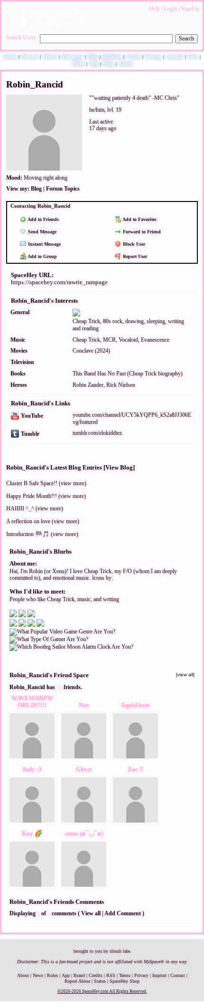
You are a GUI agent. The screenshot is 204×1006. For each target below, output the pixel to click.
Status (100, 981)
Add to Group (42, 256)
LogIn (170, 8)
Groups (153, 56)
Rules (52, 975)
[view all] (185, 674)
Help (154, 8)
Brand (79, 975)
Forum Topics (63, 188)
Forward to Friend (141, 231)
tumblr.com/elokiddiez (97, 433)
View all (91, 913)
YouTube (31, 415)
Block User (133, 244)
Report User (134, 256)
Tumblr (29, 434)
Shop (108, 63)
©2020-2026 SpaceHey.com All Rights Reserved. (102, 991)
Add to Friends (43, 219)
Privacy (141, 975)
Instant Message (44, 244)
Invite (78, 63)
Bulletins (112, 56)
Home (10, 56)
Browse (29, 56)
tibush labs (120, 951)
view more (72, 483)
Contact (177, 975)
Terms (124, 975)
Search (186, 38)
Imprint (159, 975)
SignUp (190, 8)
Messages (72, 56)
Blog (92, 56)
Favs (192, 56)
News (38, 975)
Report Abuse (77, 981)
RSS (110, 975)
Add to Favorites (139, 219)
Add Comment (122, 913)
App (94, 63)
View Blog (119, 467)
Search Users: (21, 37)
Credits (95, 975)
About (125, 63)
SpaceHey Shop (124, 981)
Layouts (175, 56)
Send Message (41, 231)
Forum (133, 56)
